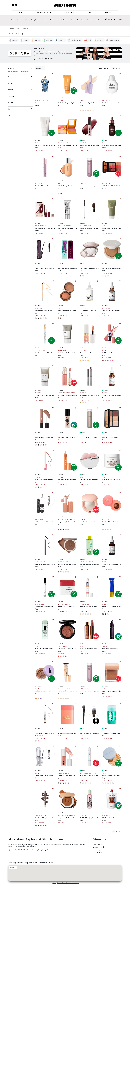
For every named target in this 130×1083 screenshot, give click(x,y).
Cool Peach (80, 360)
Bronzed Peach (103, 529)
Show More (37, 56)
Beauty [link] (44, 20)
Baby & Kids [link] (35, 20)
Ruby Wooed (65, 656)
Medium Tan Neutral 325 (90, 614)
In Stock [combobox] (11, 69)
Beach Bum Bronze (58, 571)
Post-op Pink (38, 740)
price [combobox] (10, 109)
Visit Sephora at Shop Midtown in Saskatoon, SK (66, 883)
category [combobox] (12, 83)
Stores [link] (89, 20)
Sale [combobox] (9, 115)
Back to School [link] (62, 20)
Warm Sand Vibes (68, 571)
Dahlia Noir (105, 614)
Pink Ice (83, 275)
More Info (50, 58)
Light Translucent (105, 275)
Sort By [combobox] (38, 68)
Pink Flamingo (63, 656)
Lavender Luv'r (80, 275)
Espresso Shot (36, 740)
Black (38, 445)
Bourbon (40, 318)
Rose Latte (107, 614)
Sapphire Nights (43, 825)
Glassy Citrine (83, 783)
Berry (60, 783)
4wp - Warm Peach (60, 193)
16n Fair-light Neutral (85, 110)
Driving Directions (99, 847)
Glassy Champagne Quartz (80, 783)
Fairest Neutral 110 (80, 614)
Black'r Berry (60, 529)
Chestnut (43, 445)
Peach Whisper (107, 529)
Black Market (38, 318)
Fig (107, 360)
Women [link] (19, 20)
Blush (40, 445)
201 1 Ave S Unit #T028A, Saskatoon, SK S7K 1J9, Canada (31, 850)
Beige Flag (36, 318)
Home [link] (52, 20)
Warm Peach (88, 360)
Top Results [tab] (16, 34)
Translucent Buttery (103, 783)
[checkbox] (13, 40)
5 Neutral (65, 698)
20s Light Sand (88, 110)
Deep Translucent (103, 275)
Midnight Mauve (63, 783)
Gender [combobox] (11, 96)
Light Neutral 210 (85, 614)
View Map (96, 850)
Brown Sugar (58, 318)
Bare (36, 487)
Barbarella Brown (36, 825)
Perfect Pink (65, 783)
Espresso (45, 445)
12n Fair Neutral (83, 110)
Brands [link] (97, 20)
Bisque (36, 445)
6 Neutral (68, 698)
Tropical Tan (65, 571)
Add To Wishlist (53, 73)
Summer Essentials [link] (77, 20)
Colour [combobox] (10, 102)
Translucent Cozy (107, 783)
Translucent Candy (105, 783)
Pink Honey (85, 402)
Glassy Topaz (90, 783)
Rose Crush (68, 783)
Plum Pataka (40, 698)
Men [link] (26, 20)
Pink (83, 360)
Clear (103, 614)
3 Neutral (60, 698)
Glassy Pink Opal (88, 783)
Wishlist (109, 19)
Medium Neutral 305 (88, 614)
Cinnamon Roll (60, 318)
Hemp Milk (43, 318)
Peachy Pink (110, 529)
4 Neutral (63, 698)
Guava (110, 360)
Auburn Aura (36, 698)
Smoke (45, 318)
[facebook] (13, 5)
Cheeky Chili (58, 656)
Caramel (105, 360)
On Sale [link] (11, 20)
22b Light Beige (90, 110)
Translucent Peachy (112, 783)
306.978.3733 (40, 58)
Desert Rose (60, 656)
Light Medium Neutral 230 (83, 614)
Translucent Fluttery (110, 783)
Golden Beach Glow (60, 571)
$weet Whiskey (58, 529)
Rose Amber (68, 529)
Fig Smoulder (40, 825)
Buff (40, 487)
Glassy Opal (85, 783)
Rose (112, 360)
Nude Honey (83, 402)
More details (97, 853)
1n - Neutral (58, 193)
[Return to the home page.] (65, 5)
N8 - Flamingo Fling (65, 529)
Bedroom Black (38, 825)
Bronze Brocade (38, 698)
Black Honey (80, 402)
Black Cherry (103, 360)
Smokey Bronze (45, 825)
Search (119, 19)
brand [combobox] (10, 90)
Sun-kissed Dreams (63, 571)
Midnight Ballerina (63, 529)
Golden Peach (105, 529)
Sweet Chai (85, 360)
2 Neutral (58, 698)
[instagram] (16, 5)
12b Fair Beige (80, 110)
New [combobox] (10, 77)
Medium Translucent (107, 275)
